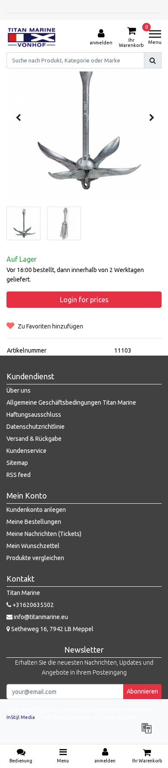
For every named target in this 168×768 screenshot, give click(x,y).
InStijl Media (20, 717)
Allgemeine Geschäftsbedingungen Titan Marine (71, 402)
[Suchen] (152, 60)
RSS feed (18, 474)
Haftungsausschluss (33, 414)
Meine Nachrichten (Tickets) (43, 533)
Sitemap (17, 462)
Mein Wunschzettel (32, 545)
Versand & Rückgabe (34, 438)
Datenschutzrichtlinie (35, 426)
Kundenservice (26, 450)
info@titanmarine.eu (41, 616)
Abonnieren (142, 691)
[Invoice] (149, 732)
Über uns (18, 390)
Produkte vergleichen (35, 557)
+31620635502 (32, 604)
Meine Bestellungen (33, 521)
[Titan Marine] (31, 37)
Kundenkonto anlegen (36, 509)
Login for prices (84, 299)
